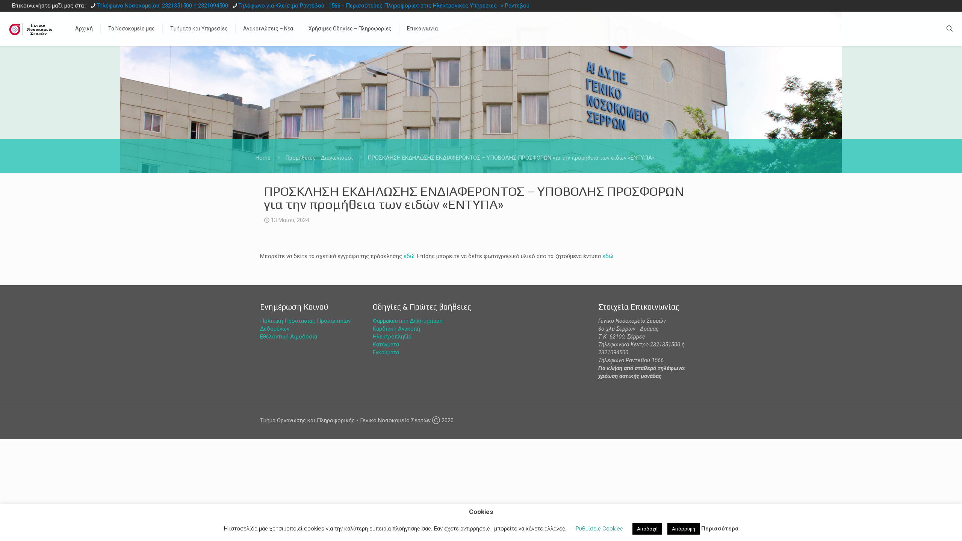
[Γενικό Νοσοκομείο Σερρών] (32, 28)
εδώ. (608, 256)
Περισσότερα (719, 528)
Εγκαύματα (386, 352)
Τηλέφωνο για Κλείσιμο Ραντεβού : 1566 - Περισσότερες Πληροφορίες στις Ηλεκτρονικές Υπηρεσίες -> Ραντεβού (383, 5)
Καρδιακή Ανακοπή (396, 328)
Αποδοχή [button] (647, 529)
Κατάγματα (386, 344)
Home (263, 157)
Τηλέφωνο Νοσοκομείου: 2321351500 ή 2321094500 (162, 5)
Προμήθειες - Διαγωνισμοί (319, 157)
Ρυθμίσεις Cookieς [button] (599, 528)
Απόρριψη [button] (683, 529)
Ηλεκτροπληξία (392, 336)
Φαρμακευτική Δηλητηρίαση (408, 320)
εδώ (409, 256)
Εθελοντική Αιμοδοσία (288, 336)
